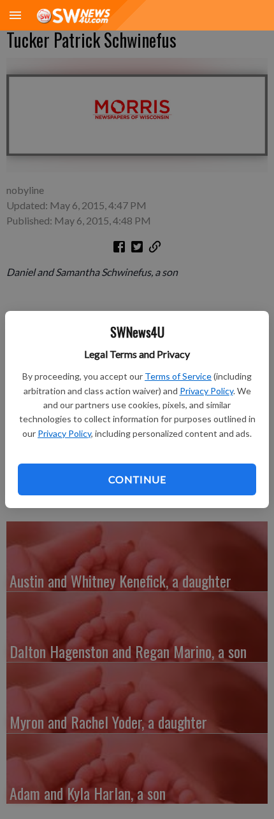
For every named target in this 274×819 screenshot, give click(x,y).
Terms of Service (178, 376)
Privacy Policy (206, 390)
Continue (137, 479)
